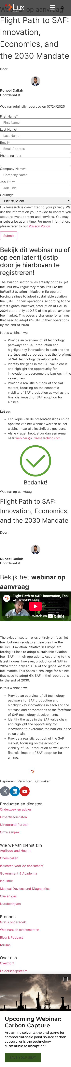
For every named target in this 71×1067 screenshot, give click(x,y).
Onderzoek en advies (16, 809)
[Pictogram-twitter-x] (5, 791)
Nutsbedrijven (10, 904)
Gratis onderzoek (13, 922)
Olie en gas (8, 896)
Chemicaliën (9, 858)
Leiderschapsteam (13, 971)
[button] (65, 979)
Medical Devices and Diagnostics (25, 889)
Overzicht (7, 963)
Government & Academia (18, 873)
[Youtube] (25, 791)
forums (5, 945)
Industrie (6, 881)
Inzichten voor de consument (21, 866)
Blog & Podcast (11, 937)
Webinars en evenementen (19, 930)
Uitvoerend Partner (14, 825)
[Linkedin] (15, 791)
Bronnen (8, 916)
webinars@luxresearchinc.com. (38, 438)
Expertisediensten (13, 817)
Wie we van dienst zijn (21, 845)
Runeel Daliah (11, 90)
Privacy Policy (39, 226)
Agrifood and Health (15, 851)
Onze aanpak (10, 832)
